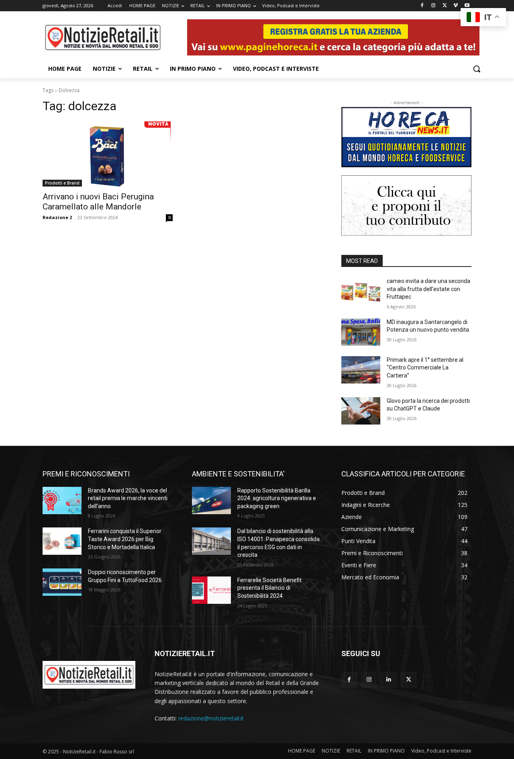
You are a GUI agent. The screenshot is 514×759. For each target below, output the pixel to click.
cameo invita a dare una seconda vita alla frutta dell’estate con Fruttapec (428, 289)
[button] (476, 68)
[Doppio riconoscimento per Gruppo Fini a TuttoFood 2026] (62, 582)
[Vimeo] (455, 5)
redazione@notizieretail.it (211, 718)
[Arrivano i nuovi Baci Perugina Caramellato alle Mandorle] (108, 154)
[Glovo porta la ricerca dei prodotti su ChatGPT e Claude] (360, 411)
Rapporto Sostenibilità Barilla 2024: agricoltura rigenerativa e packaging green (276, 498)
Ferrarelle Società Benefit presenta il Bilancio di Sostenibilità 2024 (269, 588)
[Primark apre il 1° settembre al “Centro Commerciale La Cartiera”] (360, 370)
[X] (444, 5)
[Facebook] (422, 5)
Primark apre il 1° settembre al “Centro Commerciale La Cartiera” (425, 368)
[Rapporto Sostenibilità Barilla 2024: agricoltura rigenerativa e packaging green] (211, 500)
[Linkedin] (388, 679)
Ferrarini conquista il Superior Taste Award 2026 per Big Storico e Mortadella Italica (124, 539)
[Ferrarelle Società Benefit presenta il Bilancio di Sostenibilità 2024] (211, 590)
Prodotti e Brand (62, 183)
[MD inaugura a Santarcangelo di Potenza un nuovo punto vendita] (360, 332)
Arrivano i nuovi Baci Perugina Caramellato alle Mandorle (98, 201)
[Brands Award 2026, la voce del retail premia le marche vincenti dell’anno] (62, 500)
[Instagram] (433, 5)
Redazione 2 (57, 217)
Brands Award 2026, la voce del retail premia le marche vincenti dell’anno (127, 498)
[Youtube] (466, 5)
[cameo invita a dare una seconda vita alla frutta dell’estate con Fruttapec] (360, 291)
